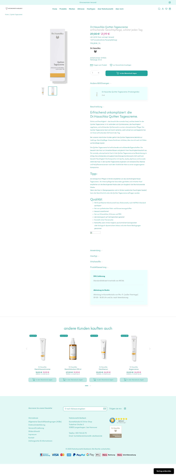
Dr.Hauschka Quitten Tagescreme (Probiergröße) (120, 92)
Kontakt (31, 438)
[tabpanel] (42, 356)
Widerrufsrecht (34, 431)
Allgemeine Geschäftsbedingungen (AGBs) (45, 422)
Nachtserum (103, 369)
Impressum (32, 434)
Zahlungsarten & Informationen (40, 441)
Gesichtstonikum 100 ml (73, 369)
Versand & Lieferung (36, 428)
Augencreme (134, 369)
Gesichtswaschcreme (42, 369)
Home (7, 14)
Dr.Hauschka (42, 367)
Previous (26, 349)
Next (149, 349)
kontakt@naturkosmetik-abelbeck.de (88, 436)
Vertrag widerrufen (164, 471)
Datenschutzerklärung (36, 425)
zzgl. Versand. (109, 37)
